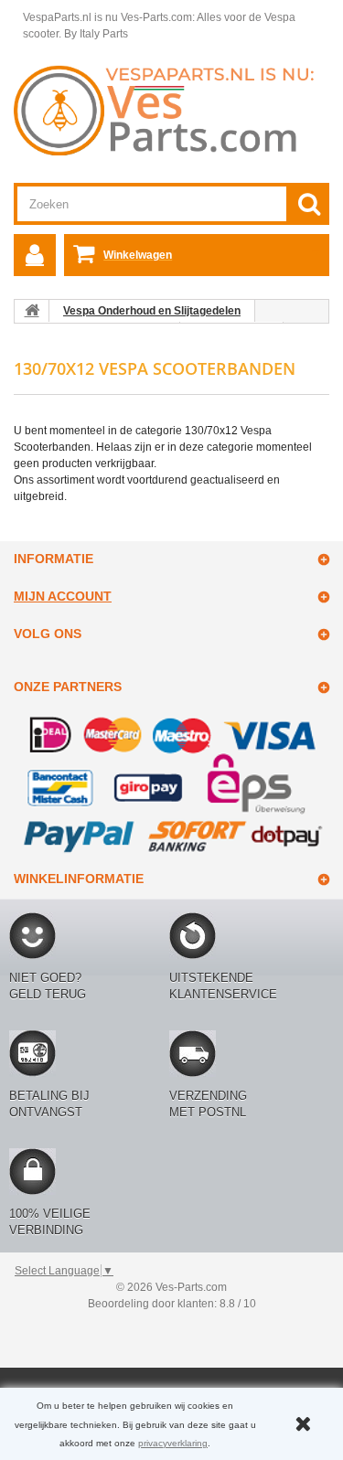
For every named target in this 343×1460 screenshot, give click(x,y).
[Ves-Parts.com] (171, 109)
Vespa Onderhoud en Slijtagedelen (152, 310)
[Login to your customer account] (35, 255)
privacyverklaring (173, 1443)
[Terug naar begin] (32, 311)
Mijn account (63, 596)
